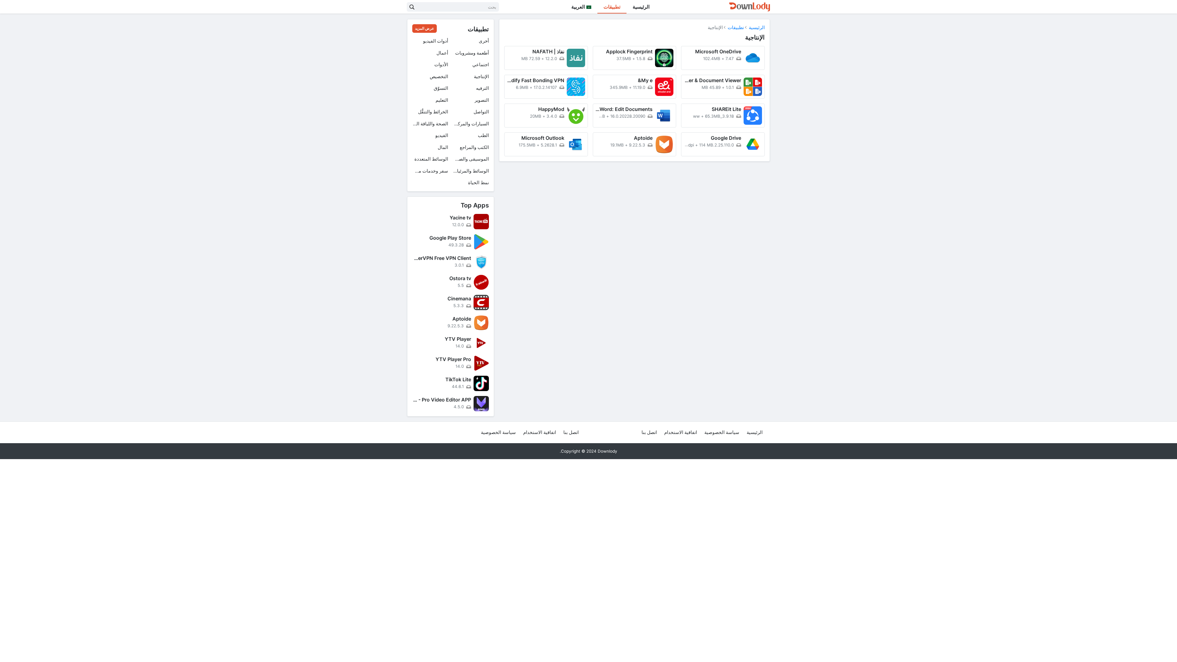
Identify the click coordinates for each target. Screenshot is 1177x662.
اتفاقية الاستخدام (680, 432)
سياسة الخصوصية (721, 432)
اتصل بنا (649, 432)
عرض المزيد (424, 28)
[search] (412, 7)
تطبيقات (612, 7)
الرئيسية (641, 7)
